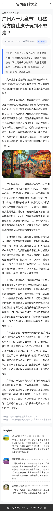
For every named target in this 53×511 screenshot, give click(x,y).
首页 (4, 13)
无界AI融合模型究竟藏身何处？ (23, 416)
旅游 (11, 13)
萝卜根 (43, 507)
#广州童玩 (42, 41)
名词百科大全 (27, 4)
